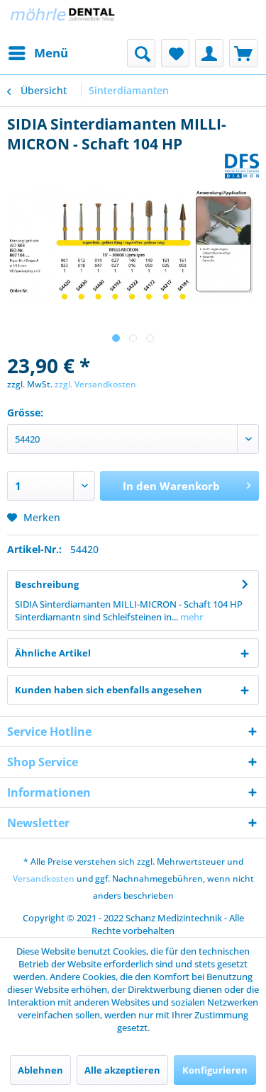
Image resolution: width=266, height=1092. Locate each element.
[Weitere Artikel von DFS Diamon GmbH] (242, 166)
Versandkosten (43, 878)
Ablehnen (40, 1070)
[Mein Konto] (209, 53)
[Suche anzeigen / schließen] (141, 53)
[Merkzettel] (175, 53)
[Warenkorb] (243, 53)
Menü (51, 53)
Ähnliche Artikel (53, 653)
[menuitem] (37, 53)
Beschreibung (47, 584)
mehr (190, 616)
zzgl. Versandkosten (95, 384)
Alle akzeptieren (122, 1070)
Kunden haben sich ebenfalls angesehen (108, 689)
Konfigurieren (215, 1070)
